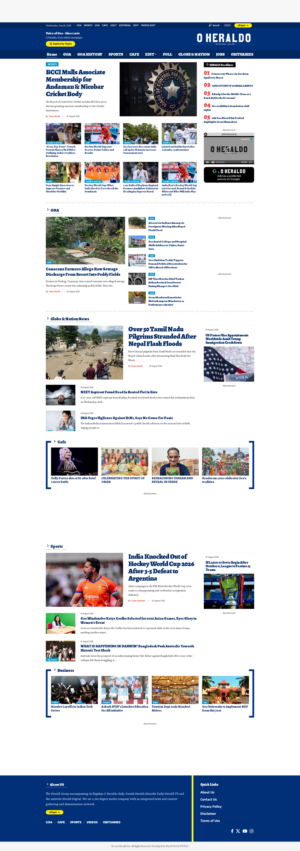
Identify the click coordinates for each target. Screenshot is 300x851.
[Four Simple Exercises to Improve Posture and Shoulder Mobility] (63, 172)
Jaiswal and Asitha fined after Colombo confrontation (178, 148)
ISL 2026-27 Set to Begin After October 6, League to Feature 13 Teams (228, 566)
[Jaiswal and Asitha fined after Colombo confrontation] (179, 133)
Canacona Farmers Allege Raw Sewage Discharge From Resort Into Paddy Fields (83, 271)
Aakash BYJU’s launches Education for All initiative (124, 709)
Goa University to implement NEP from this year (225, 709)
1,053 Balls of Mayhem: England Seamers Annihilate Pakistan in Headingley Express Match (140, 188)
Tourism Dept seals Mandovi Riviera (171, 709)
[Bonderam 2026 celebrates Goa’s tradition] (225, 462)
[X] (238, 831)
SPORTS (88, 25)
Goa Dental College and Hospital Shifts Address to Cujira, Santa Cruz (167, 245)
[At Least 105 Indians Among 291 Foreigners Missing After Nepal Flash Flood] (137, 223)
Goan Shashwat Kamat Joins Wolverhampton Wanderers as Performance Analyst (166, 301)
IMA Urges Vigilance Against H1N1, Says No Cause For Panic (127, 418)
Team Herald (54, 116)
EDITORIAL (125, 25)
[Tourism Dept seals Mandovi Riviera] (175, 690)
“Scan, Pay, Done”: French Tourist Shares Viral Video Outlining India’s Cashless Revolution (61, 151)
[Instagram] (251, 831)
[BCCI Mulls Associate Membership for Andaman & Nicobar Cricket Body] (158, 89)
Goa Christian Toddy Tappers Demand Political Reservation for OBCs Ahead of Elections (167, 263)
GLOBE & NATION (54, 143)
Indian (55, 702)
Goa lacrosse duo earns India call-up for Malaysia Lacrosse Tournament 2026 (139, 150)
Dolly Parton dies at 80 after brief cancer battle (73, 480)
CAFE (105, 25)
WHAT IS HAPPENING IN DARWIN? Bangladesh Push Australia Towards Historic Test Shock (137, 648)
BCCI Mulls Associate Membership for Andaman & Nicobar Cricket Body (75, 83)
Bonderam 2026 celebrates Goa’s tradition (224, 480)
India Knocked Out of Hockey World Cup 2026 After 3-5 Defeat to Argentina (161, 567)
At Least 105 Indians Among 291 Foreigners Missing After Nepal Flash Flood (166, 226)
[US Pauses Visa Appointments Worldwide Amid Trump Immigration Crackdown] (229, 364)
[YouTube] (245, 831)
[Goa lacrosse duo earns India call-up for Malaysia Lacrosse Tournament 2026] (140, 133)
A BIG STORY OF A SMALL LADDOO (232, 86)
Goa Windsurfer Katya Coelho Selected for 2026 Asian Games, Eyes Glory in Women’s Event (139, 620)
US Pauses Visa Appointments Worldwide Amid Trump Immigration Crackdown (227, 339)
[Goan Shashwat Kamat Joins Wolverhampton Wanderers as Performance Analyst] (137, 298)
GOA (79, 25)
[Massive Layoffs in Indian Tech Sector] (74, 690)
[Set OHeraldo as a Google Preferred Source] (229, 174)
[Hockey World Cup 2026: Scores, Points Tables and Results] (102, 133)
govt (113, 25)
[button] (214, 25)
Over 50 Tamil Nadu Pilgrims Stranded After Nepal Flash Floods (162, 336)
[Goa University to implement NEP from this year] (225, 690)
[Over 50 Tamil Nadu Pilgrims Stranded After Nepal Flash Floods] (84, 352)
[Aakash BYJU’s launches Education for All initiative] (124, 690)
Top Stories (52, 659)
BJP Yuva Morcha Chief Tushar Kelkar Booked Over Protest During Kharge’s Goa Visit (166, 282)
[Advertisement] (150, 10)
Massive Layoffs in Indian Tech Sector (72, 709)
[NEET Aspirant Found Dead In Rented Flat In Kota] (60, 395)
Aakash (106, 702)
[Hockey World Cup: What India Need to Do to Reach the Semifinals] (102, 172)
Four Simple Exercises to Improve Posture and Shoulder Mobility (60, 188)
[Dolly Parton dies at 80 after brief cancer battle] (74, 462)
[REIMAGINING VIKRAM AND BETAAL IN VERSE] (175, 462)
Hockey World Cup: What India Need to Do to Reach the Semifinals (101, 188)
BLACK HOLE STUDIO (177, 846)
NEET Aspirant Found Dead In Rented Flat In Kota (119, 392)
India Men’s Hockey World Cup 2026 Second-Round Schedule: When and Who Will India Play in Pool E (179, 190)
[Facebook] (232, 831)
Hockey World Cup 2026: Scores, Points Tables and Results (99, 150)
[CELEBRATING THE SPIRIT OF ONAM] (124, 462)
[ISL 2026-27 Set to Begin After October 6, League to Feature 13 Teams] (229, 591)
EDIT (136, 25)
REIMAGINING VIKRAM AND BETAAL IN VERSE (172, 480)
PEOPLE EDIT (148, 25)
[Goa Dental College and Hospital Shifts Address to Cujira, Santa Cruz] (137, 242)
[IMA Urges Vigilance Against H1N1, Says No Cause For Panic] (60, 421)
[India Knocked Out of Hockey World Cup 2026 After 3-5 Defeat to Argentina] (84, 580)
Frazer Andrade (138, 601)
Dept (155, 702)
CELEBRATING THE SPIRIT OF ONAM (123, 480)
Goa (97, 25)
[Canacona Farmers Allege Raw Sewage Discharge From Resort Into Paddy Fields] (85, 240)
